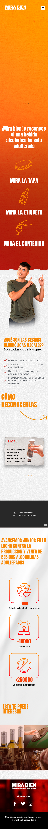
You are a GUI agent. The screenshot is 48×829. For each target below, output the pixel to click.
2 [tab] (22, 104)
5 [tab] (28, 476)
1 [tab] (19, 104)
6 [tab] (31, 476)
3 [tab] (25, 104)
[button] (43, 8)
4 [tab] (28, 104)
